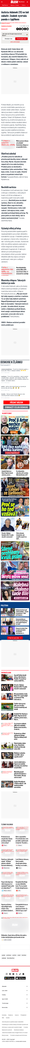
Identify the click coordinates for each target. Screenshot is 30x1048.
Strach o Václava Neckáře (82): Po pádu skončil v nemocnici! (20, 687)
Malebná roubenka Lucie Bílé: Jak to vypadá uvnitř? (19, 755)
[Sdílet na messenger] (22, 29)
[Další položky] (27, 5)
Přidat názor (16, 402)
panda (3, 955)
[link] (7, 974)
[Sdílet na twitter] (20, 29)
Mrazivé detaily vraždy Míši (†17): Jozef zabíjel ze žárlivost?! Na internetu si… (21, 696)
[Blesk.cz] (14, 2)
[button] (9, 978)
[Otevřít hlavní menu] (1, 1)
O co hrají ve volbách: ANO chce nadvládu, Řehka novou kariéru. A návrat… (20, 726)
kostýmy (24, 955)
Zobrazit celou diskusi (16, 407)
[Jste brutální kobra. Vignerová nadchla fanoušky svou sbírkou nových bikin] (7, 764)
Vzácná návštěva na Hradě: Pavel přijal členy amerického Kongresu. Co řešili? (22, 621)
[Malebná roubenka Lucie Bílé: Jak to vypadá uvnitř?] (7, 755)
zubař (19, 955)
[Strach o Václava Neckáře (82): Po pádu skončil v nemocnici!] (7, 687)
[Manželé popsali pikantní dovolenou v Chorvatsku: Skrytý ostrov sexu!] (7, 774)
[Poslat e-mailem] (27, 29)
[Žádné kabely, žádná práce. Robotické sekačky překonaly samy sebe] (7, 745)
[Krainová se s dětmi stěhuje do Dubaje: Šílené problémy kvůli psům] (7, 736)
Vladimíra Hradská (6, 26)
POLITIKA (4, 605)
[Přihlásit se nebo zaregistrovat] (27, 1)
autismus (8, 955)
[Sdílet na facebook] (17, 29)
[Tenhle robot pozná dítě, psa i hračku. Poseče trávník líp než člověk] (7, 707)
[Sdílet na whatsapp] (25, 29)
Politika (4, 615)
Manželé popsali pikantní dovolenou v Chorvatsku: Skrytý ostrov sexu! (20, 774)
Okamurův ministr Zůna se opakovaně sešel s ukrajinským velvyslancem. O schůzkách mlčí (21, 630)
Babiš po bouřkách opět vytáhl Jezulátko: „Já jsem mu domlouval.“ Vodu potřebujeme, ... (22, 612)
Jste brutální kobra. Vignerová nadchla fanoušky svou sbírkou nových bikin (21, 765)
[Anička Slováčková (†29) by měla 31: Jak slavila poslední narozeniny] (7, 784)
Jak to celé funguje (15, 41)
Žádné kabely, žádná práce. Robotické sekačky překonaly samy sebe (20, 746)
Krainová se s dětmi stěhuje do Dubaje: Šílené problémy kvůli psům (20, 736)
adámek (4, 958)
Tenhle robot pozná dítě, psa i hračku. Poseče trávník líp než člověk (20, 706)
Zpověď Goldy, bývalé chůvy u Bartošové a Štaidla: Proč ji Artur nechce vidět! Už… (20, 678)
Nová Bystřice (10, 958)
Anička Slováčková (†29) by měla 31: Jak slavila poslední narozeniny (20, 784)
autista (14, 955)
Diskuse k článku (11, 362)
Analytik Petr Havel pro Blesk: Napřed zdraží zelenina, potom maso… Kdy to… (21, 716)
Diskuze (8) (4, 29)
